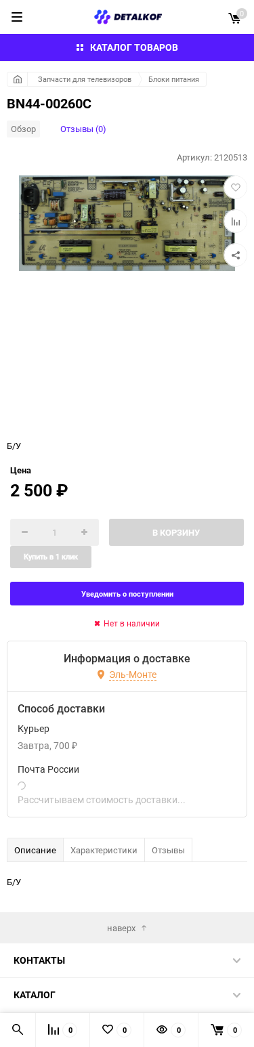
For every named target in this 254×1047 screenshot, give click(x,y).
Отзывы (168, 850)
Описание (35, 850)
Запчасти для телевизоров (84, 79)
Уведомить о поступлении (127, 594)
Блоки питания (173, 79)
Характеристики (103, 850)
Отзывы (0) (83, 129)
